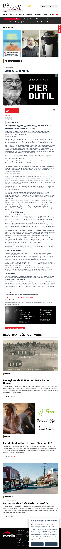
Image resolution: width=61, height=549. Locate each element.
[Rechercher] (57, 14)
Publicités (19, 537)
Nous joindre (20, 531)
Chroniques (13, 61)
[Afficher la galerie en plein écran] (56, 75)
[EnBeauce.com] (9, 536)
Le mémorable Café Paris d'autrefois (25, 503)
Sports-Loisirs (8, 22)
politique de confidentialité (43, 538)
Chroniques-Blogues (28, 22)
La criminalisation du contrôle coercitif (27, 443)
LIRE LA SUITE (9, 396)
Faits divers (39, 19)
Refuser (51, 544)
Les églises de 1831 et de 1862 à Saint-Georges (26, 382)
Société (24, 19)
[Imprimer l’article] (54, 109)
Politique (48, 19)
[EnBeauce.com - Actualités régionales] (12, 6)
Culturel (39, 22)
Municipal (17, 22)
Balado (46, 22)
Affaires (31, 19)
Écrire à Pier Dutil (12, 122)
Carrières (19, 535)
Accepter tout (37, 544)
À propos (19, 533)
